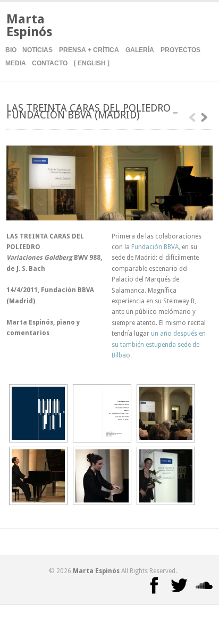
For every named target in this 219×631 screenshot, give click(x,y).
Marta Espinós (29, 25)
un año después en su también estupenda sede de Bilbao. (159, 344)
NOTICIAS (37, 50)
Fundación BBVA (155, 247)
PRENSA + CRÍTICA (89, 50)
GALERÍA (139, 50)
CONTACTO (50, 63)
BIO (10, 50)
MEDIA (15, 63)
